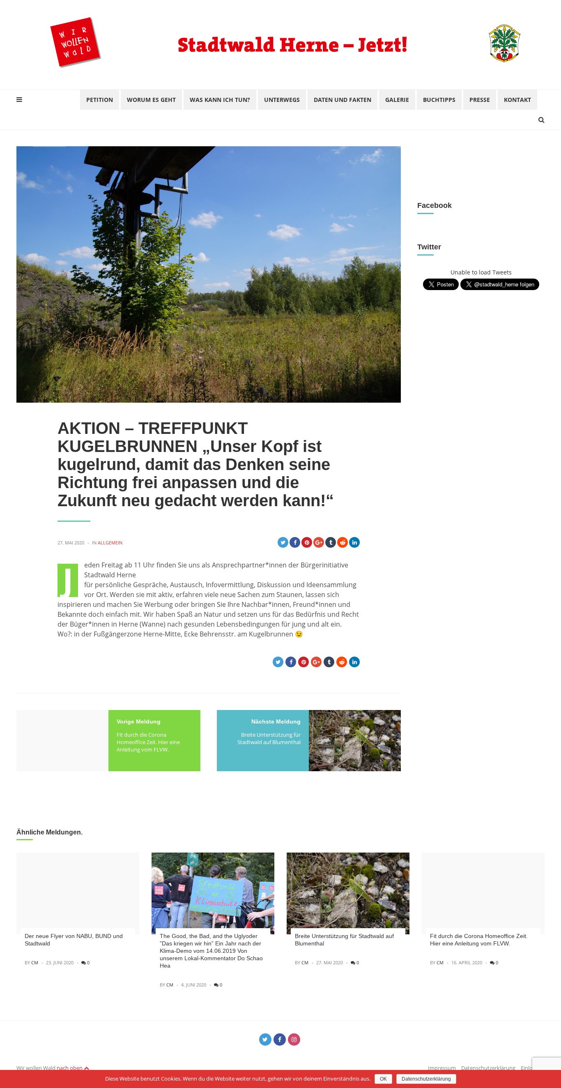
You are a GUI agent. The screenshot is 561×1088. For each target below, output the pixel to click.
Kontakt (517, 100)
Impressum (442, 1068)
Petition (99, 100)
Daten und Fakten (342, 100)
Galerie (397, 100)
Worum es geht (151, 100)
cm (34, 962)
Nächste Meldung (276, 721)
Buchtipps (439, 100)
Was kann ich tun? (220, 100)
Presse (479, 100)
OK (383, 1079)
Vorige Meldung (139, 721)
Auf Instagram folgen (486, 173)
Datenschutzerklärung (488, 1068)
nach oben (70, 1068)
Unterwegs (282, 100)
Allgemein (110, 542)
